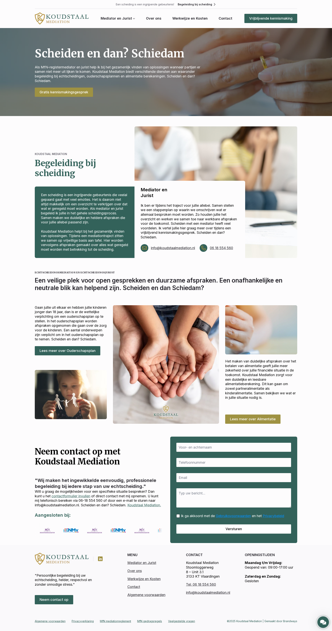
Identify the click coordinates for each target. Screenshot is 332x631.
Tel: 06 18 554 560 (201, 584)
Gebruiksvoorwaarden (233, 516)
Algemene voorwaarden (146, 595)
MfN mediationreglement (115, 621)
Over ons (153, 18)
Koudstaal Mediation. (144, 505)
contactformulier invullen (70, 496)
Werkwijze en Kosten (190, 18)
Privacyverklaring (83, 621)
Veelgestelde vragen (181, 621)
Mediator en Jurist (116, 18)
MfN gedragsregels (149, 621)
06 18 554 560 (221, 248)
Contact (225, 18)
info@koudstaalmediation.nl (173, 248)
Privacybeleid (273, 516)
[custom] (100, 558)
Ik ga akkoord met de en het (232, 516)
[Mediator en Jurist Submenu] (133, 18)
